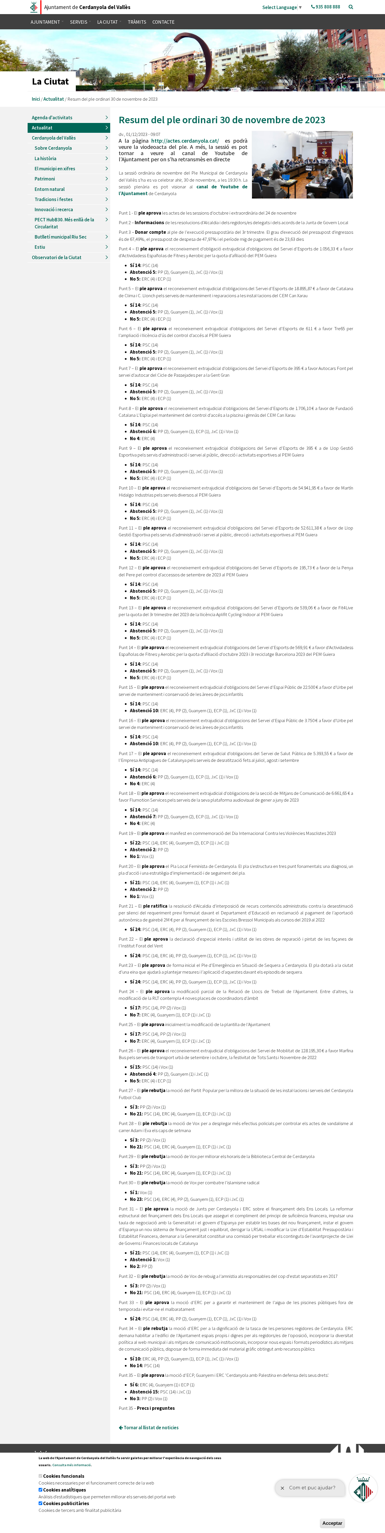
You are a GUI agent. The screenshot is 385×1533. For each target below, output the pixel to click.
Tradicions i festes (54, 199)
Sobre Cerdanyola (53, 148)
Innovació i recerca (54, 209)
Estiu (40, 247)
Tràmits (137, 22)
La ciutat (108, 22)
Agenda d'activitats (52, 117)
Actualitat (53, 99)
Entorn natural (50, 189)
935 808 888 (327, 7)
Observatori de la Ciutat (56, 257)
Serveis (79, 22)
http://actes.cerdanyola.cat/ (185, 140)
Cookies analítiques (64, 1490)
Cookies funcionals (63, 1476)
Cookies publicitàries (66, 1503)
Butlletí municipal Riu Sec (61, 237)
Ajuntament (46, 22)
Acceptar (332, 1523)
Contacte (163, 22)
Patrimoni (45, 179)
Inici (36, 99)
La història (45, 158)
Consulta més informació (71, 1465)
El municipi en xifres (55, 169)
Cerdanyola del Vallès (54, 138)
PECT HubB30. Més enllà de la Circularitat (64, 223)
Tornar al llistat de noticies (151, 1427)
